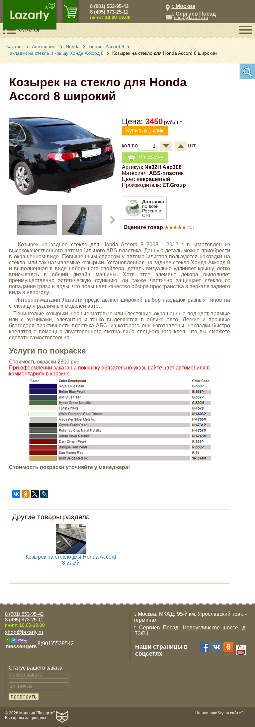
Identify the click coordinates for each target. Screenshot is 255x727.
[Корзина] (70, 11)
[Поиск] (247, 71)
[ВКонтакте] (16, 494)
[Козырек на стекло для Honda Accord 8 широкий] (62, 193)
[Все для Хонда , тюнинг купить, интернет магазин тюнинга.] (71, 552)
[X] (35, 494)
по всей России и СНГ (153, 208)
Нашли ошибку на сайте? (219, 713)
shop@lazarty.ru (191, 17)
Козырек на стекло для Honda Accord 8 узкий (71, 560)
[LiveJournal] (44, 494)
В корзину (151, 157)
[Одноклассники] (26, 494)
